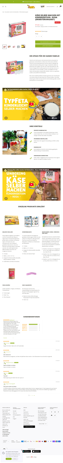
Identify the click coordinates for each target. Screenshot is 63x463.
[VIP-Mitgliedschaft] (43, 6)
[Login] (57, 6)
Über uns (15, 413)
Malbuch (7, 235)
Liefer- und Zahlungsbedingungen (28, 420)
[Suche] (5, 6)
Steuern (42, 26)
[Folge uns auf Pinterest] (58, 412)
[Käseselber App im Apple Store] (36, 451)
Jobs (14, 416)
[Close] (21, 450)
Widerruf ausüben (29, 426)
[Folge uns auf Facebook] (51, 412)
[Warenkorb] (60, 6)
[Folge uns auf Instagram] (55, 412)
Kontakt (14, 411)
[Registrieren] (45, 423)
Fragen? (14, 418)
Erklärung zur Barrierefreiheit (27, 423)
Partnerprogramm (17, 414)
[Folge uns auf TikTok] (55, 415)
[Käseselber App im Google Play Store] (26, 451)
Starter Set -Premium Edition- (48, 77)
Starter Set (37, 77)
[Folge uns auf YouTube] (51, 415)
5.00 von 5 (12, 320)
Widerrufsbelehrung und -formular (29, 416)
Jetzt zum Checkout (48, 45)
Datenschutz (26, 413)
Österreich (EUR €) (50, 6)
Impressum (26, 412)
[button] (38, 31)
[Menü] (6, 448)
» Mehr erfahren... (36, 1)
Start (3, 12)
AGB (24, 410)
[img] (6, 341)
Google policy (15, 456)
